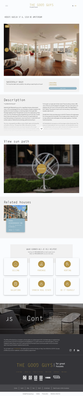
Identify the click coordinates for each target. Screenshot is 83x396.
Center (15, 388)
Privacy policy (45, 394)
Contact (56, 372)
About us (28, 372)
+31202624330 (16, 348)
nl (73, 5)
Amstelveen (47, 388)
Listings (19, 372)
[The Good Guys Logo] (41, 6)
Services (48, 372)
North (39, 388)
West (28, 388)
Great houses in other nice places (61, 388)
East (34, 388)
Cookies (38, 394)
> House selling (52, 82)
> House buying (52, 84)
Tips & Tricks (38, 372)
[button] (6, 6)
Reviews (64, 372)
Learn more (62, 88)
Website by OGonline (55, 394)
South (22, 388)
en (75, 5)
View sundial (41, 168)
